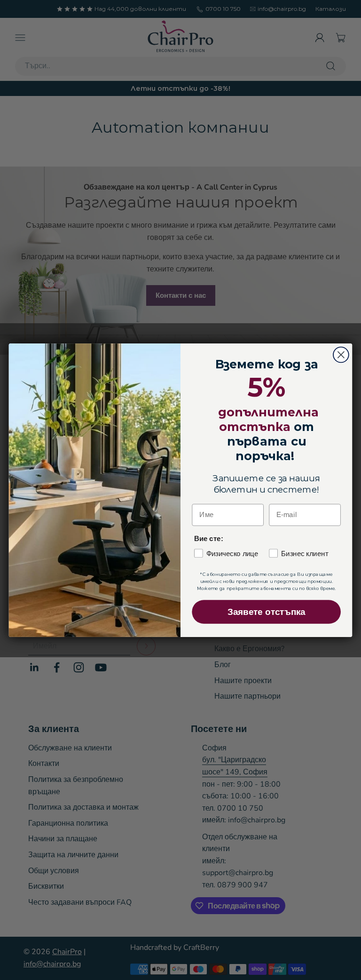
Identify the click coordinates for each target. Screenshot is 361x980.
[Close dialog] (341, 354)
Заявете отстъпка (267, 612)
